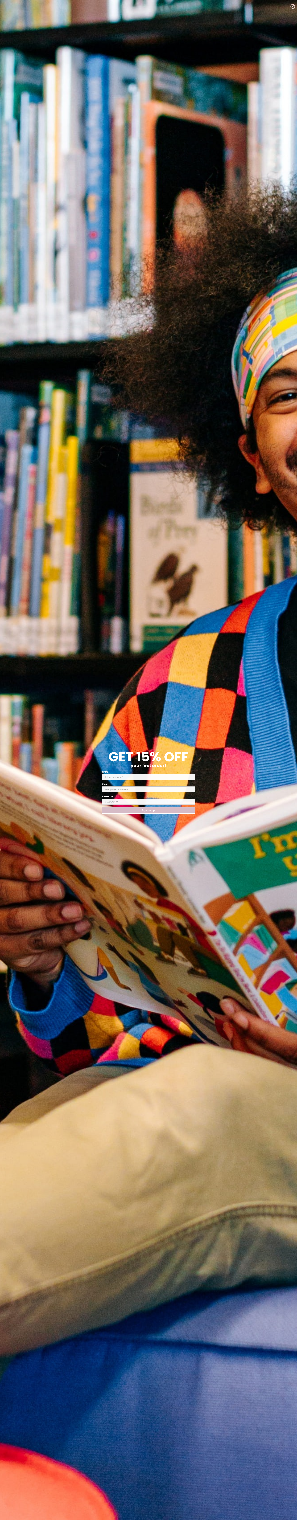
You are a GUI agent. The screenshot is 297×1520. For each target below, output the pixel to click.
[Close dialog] (293, 6)
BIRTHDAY (107, 796)
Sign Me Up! (148, 810)
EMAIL (105, 784)
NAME (105, 772)
